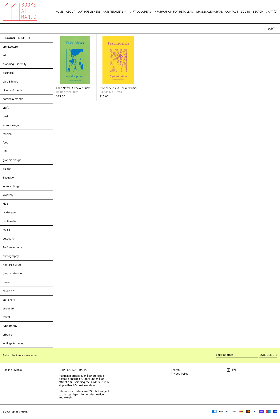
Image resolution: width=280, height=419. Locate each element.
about (70, 11)
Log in (245, 11)
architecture (10, 46)
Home (59, 11)
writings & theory (13, 343)
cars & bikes (10, 81)
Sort (271, 28)
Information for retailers (173, 11)
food (5, 142)
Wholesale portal (209, 11)
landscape (9, 212)
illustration (9, 177)
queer (6, 282)
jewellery (8, 194)
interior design (11, 186)
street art (8, 308)
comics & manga (13, 98)
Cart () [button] (271, 11)
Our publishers (89, 11)
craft (6, 107)
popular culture (12, 264)
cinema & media (12, 90)
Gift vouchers (140, 11)
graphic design (12, 160)
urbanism (8, 334)
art (4, 55)
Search (175, 369)
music (6, 229)
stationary (9, 299)
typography (10, 325)
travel (6, 317)
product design (12, 273)
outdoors (8, 238)
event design (11, 125)
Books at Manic (12, 369)
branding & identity (14, 64)
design (7, 116)
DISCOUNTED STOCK (16, 37)
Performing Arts (12, 247)
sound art (8, 290)
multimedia (9, 221)
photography (11, 256)
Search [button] (258, 11)
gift (5, 151)
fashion (7, 133)
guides (7, 168)
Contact (231, 11)
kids (5, 203)
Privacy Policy (179, 373)
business (8, 72)
